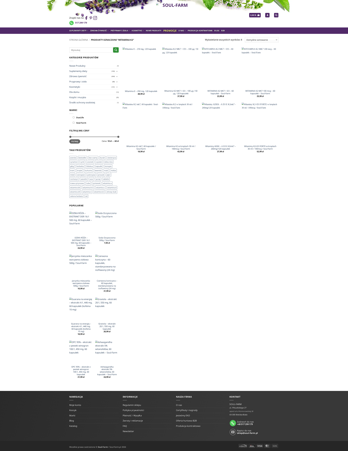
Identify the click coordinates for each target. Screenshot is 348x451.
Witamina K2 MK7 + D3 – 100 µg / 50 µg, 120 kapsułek (180, 92)
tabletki (106, 179)
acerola (73, 157)
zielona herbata (76, 196)
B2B (223, 30)
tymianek (96, 183)
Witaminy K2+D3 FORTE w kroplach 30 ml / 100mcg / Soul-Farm (260, 147)
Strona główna (78, 39)
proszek (101, 175)
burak (102, 157)
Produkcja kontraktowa (200, 30)
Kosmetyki (137, 30)
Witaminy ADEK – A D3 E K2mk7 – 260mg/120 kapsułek (220, 147)
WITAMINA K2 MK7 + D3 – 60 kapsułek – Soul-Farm (220, 92)
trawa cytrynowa (77, 183)
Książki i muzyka (77, 97)
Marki (72, 415)
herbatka (80, 166)
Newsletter (128, 431)
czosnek (90, 162)
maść (106, 170)
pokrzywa (91, 175)
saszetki (84, 179)
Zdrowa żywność (98, 30)
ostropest (81, 175)
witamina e (87, 192)
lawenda (98, 170)
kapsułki (99, 166)
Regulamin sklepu (132, 405)
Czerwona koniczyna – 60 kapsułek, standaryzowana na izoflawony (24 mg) (107, 285)
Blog (216, 30)
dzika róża (108, 162)
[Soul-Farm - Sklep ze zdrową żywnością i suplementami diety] (174, 13)
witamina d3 (75, 192)
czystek (99, 162)
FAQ (125, 425)
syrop (98, 179)
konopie (108, 166)
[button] (255, 15)
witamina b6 (75, 187)
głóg (72, 166)
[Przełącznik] (117, 71)
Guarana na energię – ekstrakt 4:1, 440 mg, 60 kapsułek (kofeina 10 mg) (81, 328)
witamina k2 (99, 192)
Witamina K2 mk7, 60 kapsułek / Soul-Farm (141, 147)
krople (79, 170)
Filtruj (74, 141)
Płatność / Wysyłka (132, 415)
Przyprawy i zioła (119, 30)
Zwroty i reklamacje (133, 420)
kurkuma (88, 170)
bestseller (82, 157)
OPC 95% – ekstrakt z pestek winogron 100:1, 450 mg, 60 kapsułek (81, 371)
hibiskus (89, 166)
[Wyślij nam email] (233, 432)
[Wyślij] (116, 50)
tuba (88, 183)
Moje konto (75, 405)
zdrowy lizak (111, 192)
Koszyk (73, 410)
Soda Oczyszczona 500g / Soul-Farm (107, 239)
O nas (181, 30)
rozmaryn (74, 179)
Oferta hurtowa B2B (186, 420)
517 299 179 (81, 22)
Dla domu (74, 92)
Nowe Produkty (153, 30)
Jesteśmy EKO (183, 415)
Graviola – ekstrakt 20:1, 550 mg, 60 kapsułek (107, 326)
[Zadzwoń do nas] (233, 423)
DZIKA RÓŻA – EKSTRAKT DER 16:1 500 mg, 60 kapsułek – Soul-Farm (81, 242)
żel (86, 196)
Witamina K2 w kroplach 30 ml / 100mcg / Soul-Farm (180, 147)
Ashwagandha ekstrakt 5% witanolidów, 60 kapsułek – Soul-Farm (107, 371)
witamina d (111, 187)
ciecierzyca (111, 157)
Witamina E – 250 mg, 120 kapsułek (141, 91)
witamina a (107, 183)
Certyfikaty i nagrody (187, 410)
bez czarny (93, 157)
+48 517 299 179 (245, 424)
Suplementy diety (77, 30)
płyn (108, 175)
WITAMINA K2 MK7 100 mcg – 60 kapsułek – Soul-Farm (260, 92)
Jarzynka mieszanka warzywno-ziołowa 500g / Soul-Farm (81, 283)
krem (72, 170)
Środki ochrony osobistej (82, 102)
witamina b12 (88, 187)
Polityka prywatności (133, 410)
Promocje (170, 30)
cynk (82, 162)
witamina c (100, 187)
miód (72, 175)
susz (91, 179)
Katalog (73, 425)
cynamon (74, 162)
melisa (113, 170)
